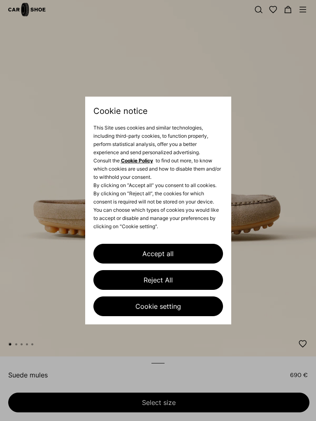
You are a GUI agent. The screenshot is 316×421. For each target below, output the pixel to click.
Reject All (158, 280)
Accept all (158, 254)
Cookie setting (158, 306)
